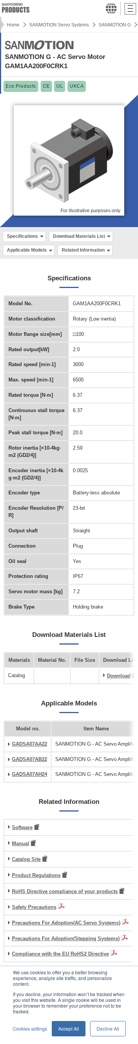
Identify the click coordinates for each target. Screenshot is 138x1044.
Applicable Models (27, 250)
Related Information (83, 250)
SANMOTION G (115, 25)
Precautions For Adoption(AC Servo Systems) (66, 923)
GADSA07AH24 (29, 774)
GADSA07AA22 (29, 744)
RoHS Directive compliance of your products (65, 891)
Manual (20, 843)
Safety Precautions (34, 907)
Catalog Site (26, 859)
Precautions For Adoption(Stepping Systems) (66, 938)
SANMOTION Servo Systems (59, 25)
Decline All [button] (108, 1028)
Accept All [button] (68, 1028)
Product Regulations (36, 875)
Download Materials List (79, 236)
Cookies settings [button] (30, 1028)
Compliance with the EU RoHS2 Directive (60, 954)
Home (13, 25)
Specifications (22, 236)
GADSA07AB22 (29, 759)
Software (22, 827)
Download (119, 676)
